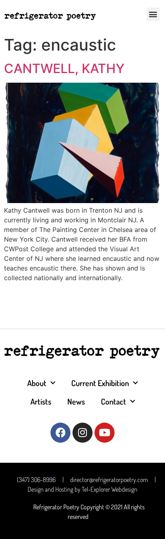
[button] (153, 14)
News (76, 401)
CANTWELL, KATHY (64, 68)
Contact (113, 401)
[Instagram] (82, 433)
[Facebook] (60, 433)
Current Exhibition (100, 383)
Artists (40, 401)
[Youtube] (105, 433)
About (36, 383)
